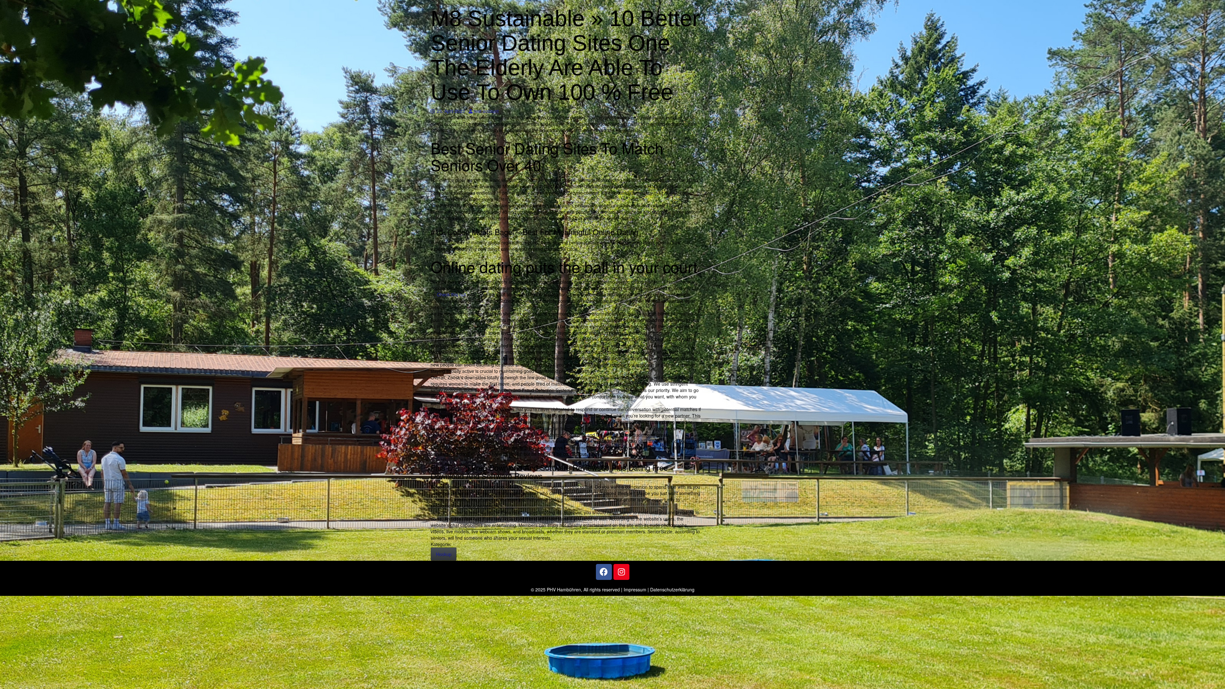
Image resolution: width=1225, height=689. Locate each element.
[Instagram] (621, 572)
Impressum (635, 589)
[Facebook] (604, 572)
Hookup (443, 554)
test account (486, 111)
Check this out (451, 294)
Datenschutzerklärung (672, 589)
